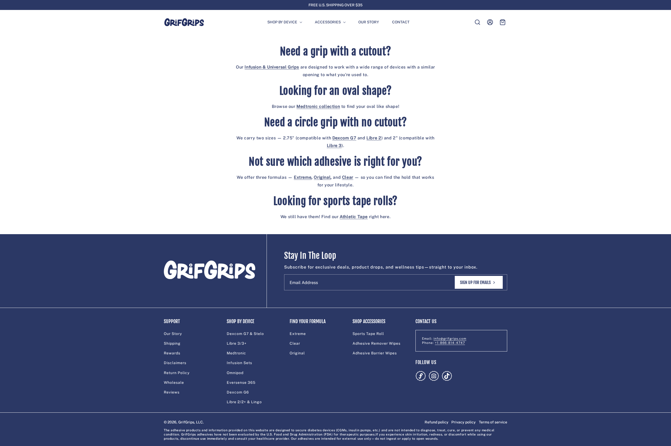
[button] (282, 22)
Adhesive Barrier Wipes (375, 353)
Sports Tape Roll (368, 334)
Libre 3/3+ (237, 343)
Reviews (172, 392)
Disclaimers (175, 363)
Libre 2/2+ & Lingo (244, 402)
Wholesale (174, 382)
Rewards (172, 353)
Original (297, 353)
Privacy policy (463, 422)
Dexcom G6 (238, 392)
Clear (295, 343)
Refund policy (436, 422)
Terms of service (493, 422)
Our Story (173, 334)
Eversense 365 (241, 382)
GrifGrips (186, 422)
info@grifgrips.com (450, 338)
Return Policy (177, 373)
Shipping (172, 343)
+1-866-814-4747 (450, 343)
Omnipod (235, 373)
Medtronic (236, 353)
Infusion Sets (239, 363)
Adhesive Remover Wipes (377, 343)
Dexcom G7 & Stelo (245, 334)
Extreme (298, 334)
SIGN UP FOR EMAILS (475, 282)
